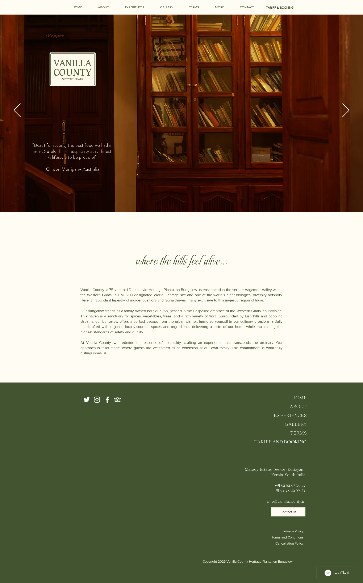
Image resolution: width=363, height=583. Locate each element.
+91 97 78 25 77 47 (289, 491)
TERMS (298, 433)
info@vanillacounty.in (286, 501)
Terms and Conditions (287, 537)
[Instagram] (97, 400)
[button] (219, 7)
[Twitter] (87, 400)
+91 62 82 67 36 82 (290, 485)
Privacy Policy (293, 531)
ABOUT (298, 407)
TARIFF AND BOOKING (280, 442)
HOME (299, 398)
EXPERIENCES (290, 416)
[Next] (345, 110)
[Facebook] (107, 400)
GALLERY (296, 424)
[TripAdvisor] (117, 400)
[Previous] (17, 110)
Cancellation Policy (289, 543)
